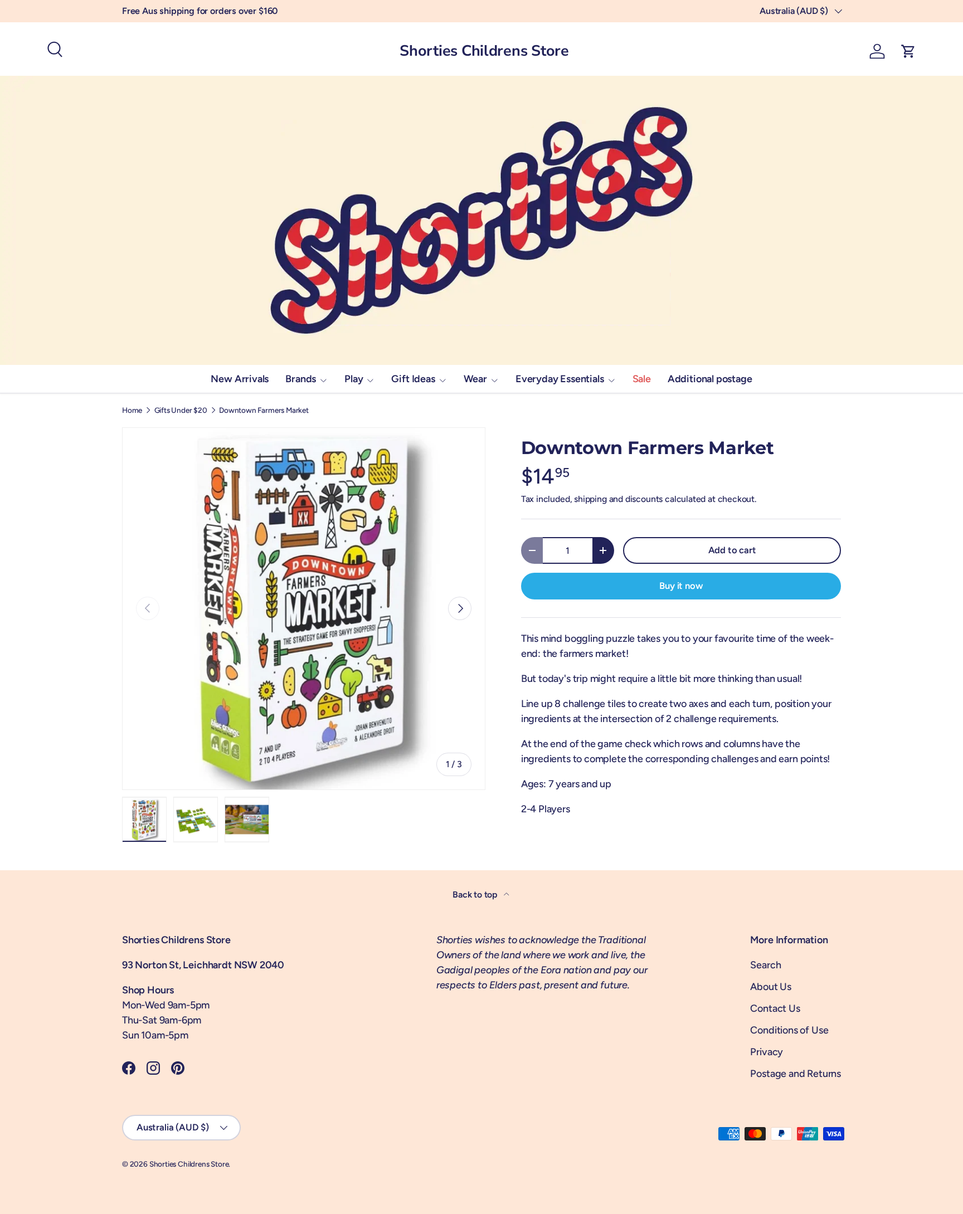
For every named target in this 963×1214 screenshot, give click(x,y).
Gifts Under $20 (180, 411)
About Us (770, 987)
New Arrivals (240, 379)
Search (765, 965)
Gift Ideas (413, 379)
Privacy (766, 1052)
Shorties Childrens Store (189, 1163)
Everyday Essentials (559, 379)
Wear (475, 379)
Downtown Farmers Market (264, 411)
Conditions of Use (789, 1030)
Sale (642, 379)
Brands (300, 379)
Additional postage (710, 379)
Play (353, 379)
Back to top (476, 894)
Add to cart (732, 549)
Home (132, 411)
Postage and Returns (795, 1073)
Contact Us (775, 1008)
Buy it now (680, 585)
